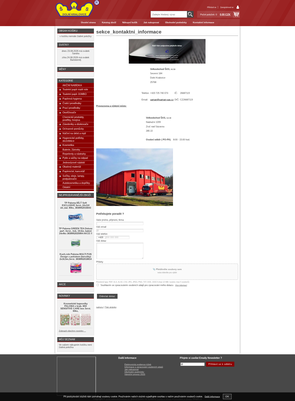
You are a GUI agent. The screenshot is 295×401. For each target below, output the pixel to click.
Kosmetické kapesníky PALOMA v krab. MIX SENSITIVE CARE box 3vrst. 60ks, (75, 307)
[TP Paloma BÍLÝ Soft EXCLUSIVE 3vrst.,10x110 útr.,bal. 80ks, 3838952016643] (75, 217)
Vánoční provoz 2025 (134, 374)
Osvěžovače (69, 112)
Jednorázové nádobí (74, 162)
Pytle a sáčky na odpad (75, 157)
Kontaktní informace (203, 22)
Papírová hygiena (72, 98)
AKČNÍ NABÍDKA (72, 85)
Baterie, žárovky (71, 149)
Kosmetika (68, 145)
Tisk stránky (110, 307)
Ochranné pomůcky (73, 128)
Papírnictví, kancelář (74, 171)
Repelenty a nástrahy (74, 153)
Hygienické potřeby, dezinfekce (73, 139)
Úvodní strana (88, 22)
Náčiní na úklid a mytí (74, 133)
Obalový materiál (72, 166)
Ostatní (66, 187)
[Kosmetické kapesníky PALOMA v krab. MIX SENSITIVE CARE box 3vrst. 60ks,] (75, 320)
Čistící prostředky (72, 103)
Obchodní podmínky (176, 22)
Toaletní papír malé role (75, 89)
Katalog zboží (109, 22)
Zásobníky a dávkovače (75, 124)
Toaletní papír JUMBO (75, 94)
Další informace (212, 396)
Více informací (181, 285)
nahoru (99, 307)
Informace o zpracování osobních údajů (143, 367)
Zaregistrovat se (227, 7)
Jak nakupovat (151, 22)
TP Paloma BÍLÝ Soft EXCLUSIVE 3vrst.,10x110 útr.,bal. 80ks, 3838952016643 (75, 205)
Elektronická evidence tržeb (137, 364)
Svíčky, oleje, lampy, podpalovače (74, 177)
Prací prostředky (71, 107)
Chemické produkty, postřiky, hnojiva (73, 118)
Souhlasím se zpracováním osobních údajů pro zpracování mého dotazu (136, 285)
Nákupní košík (129, 22)
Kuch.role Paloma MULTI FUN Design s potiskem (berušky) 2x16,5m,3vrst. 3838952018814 (76, 256)
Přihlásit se (211, 7)
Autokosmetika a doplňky (76, 183)
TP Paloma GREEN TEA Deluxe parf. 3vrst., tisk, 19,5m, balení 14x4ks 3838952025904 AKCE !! (75, 231)
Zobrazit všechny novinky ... (72, 331)
